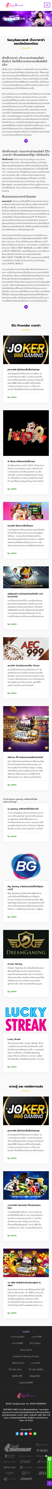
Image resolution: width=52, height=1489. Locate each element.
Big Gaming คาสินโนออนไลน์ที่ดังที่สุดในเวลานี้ (25, 888)
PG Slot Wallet (36, 1369)
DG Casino (35, 1343)
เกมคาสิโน (35, 1363)
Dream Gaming (15, 964)
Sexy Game (26, 1349)
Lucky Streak (14, 1039)
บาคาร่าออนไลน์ (17, 1336)
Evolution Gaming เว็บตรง (26, 1356)
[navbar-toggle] (47, 5)
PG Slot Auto (15, 1369)
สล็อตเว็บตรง (18, 1363)
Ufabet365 (34, 1376)
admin (14, 397)
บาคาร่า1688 (17, 1343)
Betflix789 (17, 1376)
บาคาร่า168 (36, 1336)
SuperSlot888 (26, 1382)
